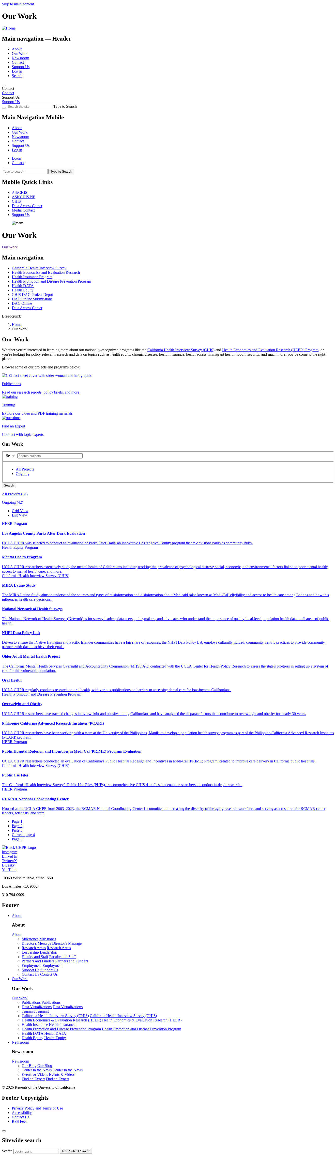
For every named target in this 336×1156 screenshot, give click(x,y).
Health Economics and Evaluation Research (46, 272)
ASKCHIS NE (23, 197)
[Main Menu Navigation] (4, 85)
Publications (31, 1002)
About (17, 49)
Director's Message (36, 943)
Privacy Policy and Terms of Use (37, 1108)
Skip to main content (18, 4)
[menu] (168, 134)
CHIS (16, 201)
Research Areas (34, 948)
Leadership (30, 952)
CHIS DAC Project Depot (32, 294)
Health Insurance (35, 1024)
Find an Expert (33, 1079)
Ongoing (23, 474)
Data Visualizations (37, 1007)
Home (16, 324)
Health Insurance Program (32, 277)
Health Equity (22, 290)
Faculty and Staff (35, 957)
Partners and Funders (38, 961)
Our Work (20, 53)
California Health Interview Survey (39, 268)
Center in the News (37, 1070)
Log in (17, 71)
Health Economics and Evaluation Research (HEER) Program (270, 350)
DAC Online (22, 303)
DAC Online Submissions (32, 299)
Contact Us (30, 974)
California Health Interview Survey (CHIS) (180, 350)
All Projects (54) (15, 494)
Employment (32, 965)
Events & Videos (35, 1074)
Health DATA (23, 286)
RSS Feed (20, 1121)
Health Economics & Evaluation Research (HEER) (61, 1020)
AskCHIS (19, 192)
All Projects (25, 469)
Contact (18, 62)
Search (17, 76)
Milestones (30, 939)
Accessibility (22, 1112)
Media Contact (23, 210)
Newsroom (20, 58)
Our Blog (29, 1066)
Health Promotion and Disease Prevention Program (51, 281)
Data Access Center (27, 206)
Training (28, 1011)
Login (16, 158)
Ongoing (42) (12, 502)
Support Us (21, 67)
